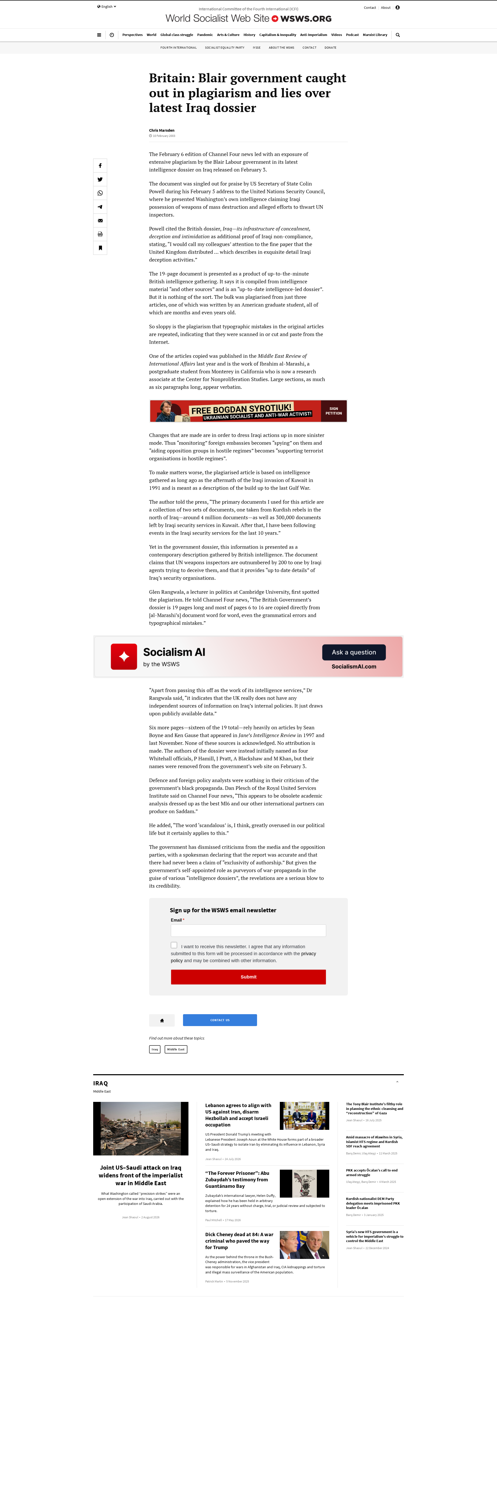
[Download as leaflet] (100, 234)
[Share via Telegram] (100, 206)
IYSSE (257, 47)
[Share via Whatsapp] (100, 193)
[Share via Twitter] (100, 179)
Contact (370, 7)
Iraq (155, 1049)
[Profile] (398, 8)
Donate (331, 47)
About (386, 7)
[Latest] (112, 37)
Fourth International (178, 47)
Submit (249, 977)
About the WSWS (281, 47)
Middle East (176, 1049)
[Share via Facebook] (100, 165)
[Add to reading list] (100, 248)
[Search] (398, 37)
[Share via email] (100, 220)
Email (176, 920)
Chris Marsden (161, 130)
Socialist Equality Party (224, 47)
